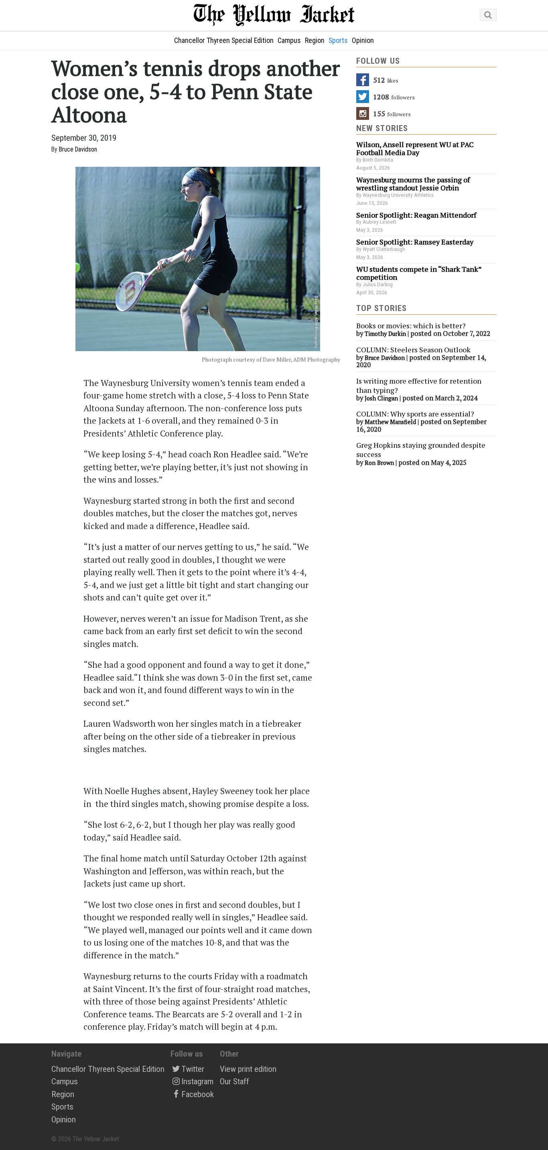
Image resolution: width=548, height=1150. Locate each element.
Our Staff (234, 1081)
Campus (289, 40)
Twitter (192, 1069)
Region (315, 40)
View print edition (248, 1069)
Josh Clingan (381, 398)
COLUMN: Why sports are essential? (415, 413)
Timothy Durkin (385, 334)
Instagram (197, 1081)
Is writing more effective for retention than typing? (418, 385)
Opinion (363, 40)
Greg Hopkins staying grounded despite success (420, 449)
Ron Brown (379, 463)
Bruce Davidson (78, 149)
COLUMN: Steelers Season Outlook (414, 349)
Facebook (197, 1094)
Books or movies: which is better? (411, 325)
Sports (338, 40)
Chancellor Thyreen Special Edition (224, 40)
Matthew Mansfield (390, 422)
